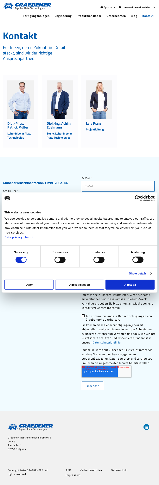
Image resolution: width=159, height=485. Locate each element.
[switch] (60, 260)
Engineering (63, 16)
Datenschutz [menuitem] (119, 470)
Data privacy (13, 237)
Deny (29, 284)
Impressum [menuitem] (73, 475)
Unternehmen (116, 16)
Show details (138, 273)
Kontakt (148, 16)
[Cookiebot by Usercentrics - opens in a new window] (138, 198)
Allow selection (79, 284)
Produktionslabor (89, 16)
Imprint (30, 237)
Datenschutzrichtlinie (106, 342)
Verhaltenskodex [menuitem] (91, 470)
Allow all (130, 284)
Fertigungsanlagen (36, 16)
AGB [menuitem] (68, 470)
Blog (134, 16)
